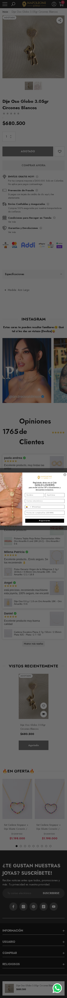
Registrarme (44, 520)
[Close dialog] (65, 475)
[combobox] (28, 507)
